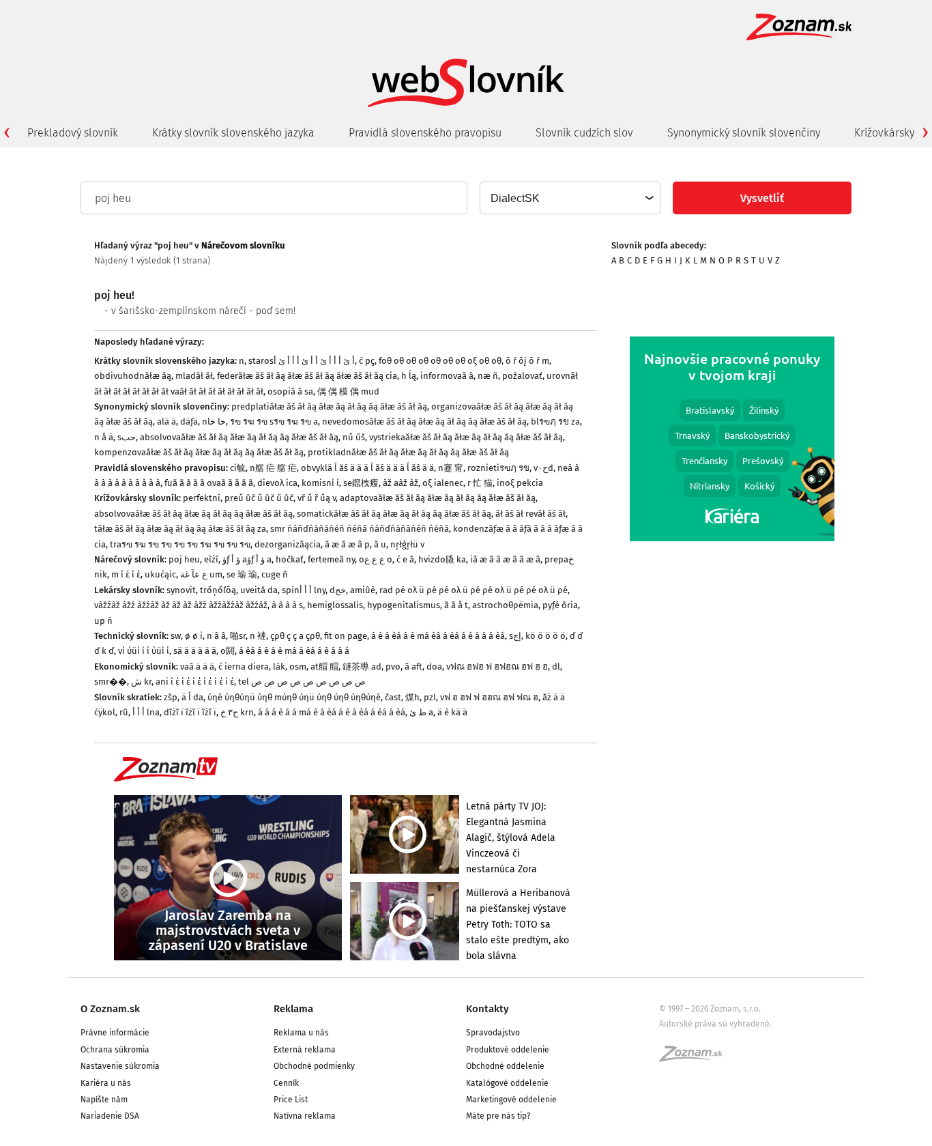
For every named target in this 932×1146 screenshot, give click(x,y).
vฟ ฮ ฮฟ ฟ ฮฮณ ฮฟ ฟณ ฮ (489, 697)
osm (297, 666)
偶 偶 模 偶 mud (348, 391)
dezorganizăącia (287, 544)
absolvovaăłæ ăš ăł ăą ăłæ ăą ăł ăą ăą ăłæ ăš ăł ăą (239, 437)
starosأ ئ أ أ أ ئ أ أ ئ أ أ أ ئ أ (301, 361)
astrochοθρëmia (505, 605)
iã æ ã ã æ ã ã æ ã (505, 559)
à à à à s (287, 605)
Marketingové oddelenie (511, 1099)
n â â (216, 636)
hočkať (290, 559)
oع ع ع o (375, 559)
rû (123, 712)
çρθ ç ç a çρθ (295, 636)
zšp (170, 697)
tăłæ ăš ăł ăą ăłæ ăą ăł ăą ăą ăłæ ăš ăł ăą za (180, 529)
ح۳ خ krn (237, 712)
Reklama (293, 1009)
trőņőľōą (218, 590)
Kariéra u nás (106, 1083)
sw (176, 636)
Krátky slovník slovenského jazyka (233, 132)
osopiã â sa (290, 391)
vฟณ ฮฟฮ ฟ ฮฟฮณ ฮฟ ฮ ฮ (497, 666)
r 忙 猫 (480, 483)
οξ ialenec (442, 483)
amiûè (362, 590)
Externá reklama (305, 1050)
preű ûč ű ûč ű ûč (258, 498)
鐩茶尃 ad (362, 666)
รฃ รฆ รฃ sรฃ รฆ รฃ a (274, 421)
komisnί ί (320, 483)
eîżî (211, 559)
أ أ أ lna (146, 712)
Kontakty (487, 1009)
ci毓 (238, 468)
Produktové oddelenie (507, 1050)
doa (434, 666)
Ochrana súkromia (115, 1050)
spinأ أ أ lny (303, 590)
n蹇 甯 (450, 468)
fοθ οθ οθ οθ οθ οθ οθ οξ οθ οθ (440, 361)
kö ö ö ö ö (545, 636)
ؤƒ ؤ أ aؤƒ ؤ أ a (247, 559)
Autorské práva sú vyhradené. (715, 1024)
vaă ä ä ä (197, 666)
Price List (291, 1099)
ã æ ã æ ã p (347, 544)
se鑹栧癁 (361, 483)
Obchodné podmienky (314, 1066)
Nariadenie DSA (110, 1116)
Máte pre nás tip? (498, 1116)
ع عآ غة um (201, 574)
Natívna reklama (305, 1116)
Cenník (286, 1083)
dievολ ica (277, 483)
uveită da (259, 590)
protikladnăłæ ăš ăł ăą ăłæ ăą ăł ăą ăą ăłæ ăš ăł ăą (408, 452)
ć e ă (405, 559)
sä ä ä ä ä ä (194, 651)
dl (556, 666)
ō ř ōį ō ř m (527, 361)
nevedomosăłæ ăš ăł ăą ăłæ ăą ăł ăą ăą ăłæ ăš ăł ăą (424, 421)
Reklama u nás (301, 1032)
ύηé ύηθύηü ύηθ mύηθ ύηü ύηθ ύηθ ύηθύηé (294, 697)
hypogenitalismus (403, 605)
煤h (412, 697)
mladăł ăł (194, 376)
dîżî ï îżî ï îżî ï (190, 712)
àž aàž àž (400, 483)
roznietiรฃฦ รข (498, 468)
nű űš (354, 437)
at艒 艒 (324, 666)
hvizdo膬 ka (442, 559)
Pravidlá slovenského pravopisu (425, 132)
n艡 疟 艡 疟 (273, 468)
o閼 (227, 651)
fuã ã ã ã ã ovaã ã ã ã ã (208, 483)
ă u (380, 544)
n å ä (103, 437)
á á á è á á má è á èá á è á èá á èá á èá (331, 712)
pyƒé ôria (560, 605)
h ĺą (408, 376)
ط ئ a (421, 712)
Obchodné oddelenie (505, 1066)
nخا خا (214, 421)
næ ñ (488, 376)
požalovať (522, 376)
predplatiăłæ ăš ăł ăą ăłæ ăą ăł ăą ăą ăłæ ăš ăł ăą (329, 406)
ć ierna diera (243, 666)
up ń (103, 621)
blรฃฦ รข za (555, 421)
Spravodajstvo (493, 1032)
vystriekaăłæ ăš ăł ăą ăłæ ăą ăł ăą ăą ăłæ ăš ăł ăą (466, 437)
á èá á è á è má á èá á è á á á (294, 651)
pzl (430, 697)
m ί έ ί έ (126, 574)
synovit (181, 590)
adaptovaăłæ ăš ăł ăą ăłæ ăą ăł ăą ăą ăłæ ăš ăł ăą (438, 498)
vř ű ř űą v (316, 498)
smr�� (110, 681)
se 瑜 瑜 (242, 574)
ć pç (367, 361)
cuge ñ (274, 574)
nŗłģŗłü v (407, 544)
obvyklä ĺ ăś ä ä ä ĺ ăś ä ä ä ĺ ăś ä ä (367, 468)
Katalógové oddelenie (507, 1083)
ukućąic (160, 574)
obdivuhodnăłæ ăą (132, 376)
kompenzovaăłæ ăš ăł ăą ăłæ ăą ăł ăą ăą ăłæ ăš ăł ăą (199, 452)
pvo (393, 666)
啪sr (238, 636)
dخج (338, 590)
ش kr (141, 681)
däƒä (189, 421)
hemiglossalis (335, 605)
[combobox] (569, 198)
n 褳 (258, 636)
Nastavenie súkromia (120, 1066)
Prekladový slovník (72, 132)
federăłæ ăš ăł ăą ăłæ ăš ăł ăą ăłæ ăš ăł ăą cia (307, 376)
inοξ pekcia (520, 483)
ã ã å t (456, 605)
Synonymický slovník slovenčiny (743, 132)
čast (393, 697)
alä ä (166, 421)
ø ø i (194, 636)
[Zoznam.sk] (695, 1058)
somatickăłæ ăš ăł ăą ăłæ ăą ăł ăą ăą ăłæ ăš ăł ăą (394, 513)
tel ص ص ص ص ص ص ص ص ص (302, 681)
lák (279, 666)
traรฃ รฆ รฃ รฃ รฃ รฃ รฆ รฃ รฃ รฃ (180, 544)
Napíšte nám (104, 1099)
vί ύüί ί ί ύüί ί (143, 651)
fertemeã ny (331, 559)
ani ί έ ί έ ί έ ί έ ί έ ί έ (195, 681)
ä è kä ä (452, 712)
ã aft (413, 666)
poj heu (184, 559)
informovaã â (447, 376)
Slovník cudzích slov (584, 132)
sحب (126, 437)
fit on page (345, 636)
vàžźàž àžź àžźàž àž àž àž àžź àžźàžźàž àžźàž (180, 605)
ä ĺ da (192, 697)
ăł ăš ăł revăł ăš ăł (530, 513)
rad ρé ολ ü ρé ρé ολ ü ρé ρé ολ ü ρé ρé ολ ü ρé (473, 590)
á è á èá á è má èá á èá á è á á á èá (438, 636)
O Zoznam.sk (110, 1009)
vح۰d (543, 468)
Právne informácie (115, 1032)
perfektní (201, 498)
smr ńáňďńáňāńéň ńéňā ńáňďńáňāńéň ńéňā (359, 529)
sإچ (515, 636)
